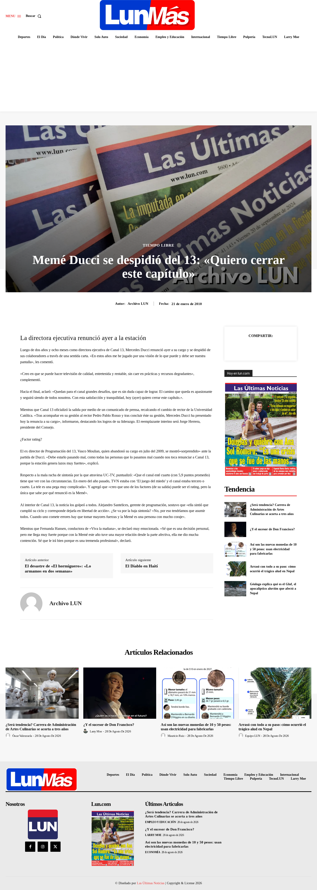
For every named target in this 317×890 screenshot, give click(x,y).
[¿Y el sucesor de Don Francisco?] (235, 529)
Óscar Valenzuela (22, 735)
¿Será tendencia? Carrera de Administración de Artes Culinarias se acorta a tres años (272, 509)
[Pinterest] (260, 347)
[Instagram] (43, 847)
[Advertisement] (158, 76)
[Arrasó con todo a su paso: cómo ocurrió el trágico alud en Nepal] (235, 568)
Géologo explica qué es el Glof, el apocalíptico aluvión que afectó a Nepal (273, 588)
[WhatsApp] (271, 347)
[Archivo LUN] (31, 603)
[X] (249, 347)
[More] (282, 347)
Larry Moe (96, 731)
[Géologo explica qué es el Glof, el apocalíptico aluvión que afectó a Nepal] (235, 588)
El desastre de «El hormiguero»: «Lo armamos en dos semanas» (58, 568)
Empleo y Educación (160, 822)
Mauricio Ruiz (176, 735)
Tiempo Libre (158, 245)
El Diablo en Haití (141, 566)
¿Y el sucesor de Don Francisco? (272, 529)
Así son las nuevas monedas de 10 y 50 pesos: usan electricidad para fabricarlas (273, 549)
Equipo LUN (252, 735)
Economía (152, 852)
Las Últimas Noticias (150, 883)
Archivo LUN (138, 303)
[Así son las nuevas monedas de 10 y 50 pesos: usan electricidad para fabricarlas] (235, 549)
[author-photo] (9, 735)
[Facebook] (239, 347)
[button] (34, 16)
